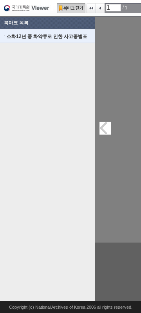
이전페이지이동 (105, 128)
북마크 (71, 8)
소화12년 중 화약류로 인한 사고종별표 (47, 36)
